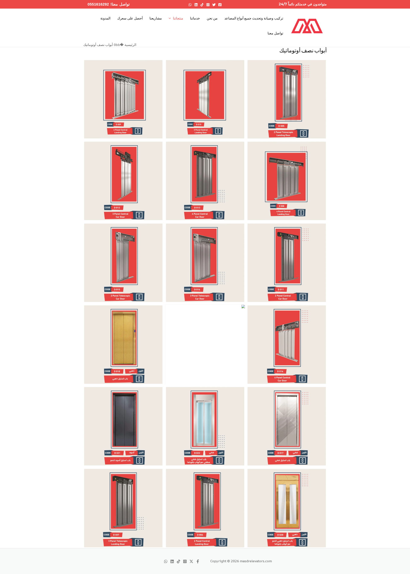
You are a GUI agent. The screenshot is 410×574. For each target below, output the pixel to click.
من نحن (212, 18)
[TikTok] (202, 4)
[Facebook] (220, 4)
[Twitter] (214, 4)
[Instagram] (208, 4)
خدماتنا (195, 18)
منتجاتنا (178, 18)
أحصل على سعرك (130, 18)
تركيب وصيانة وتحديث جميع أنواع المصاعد (253, 18)
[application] (171, 18)
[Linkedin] (196, 4)
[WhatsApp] (190, 4)
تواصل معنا (275, 33)
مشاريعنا (155, 18)
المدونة (105, 18)
